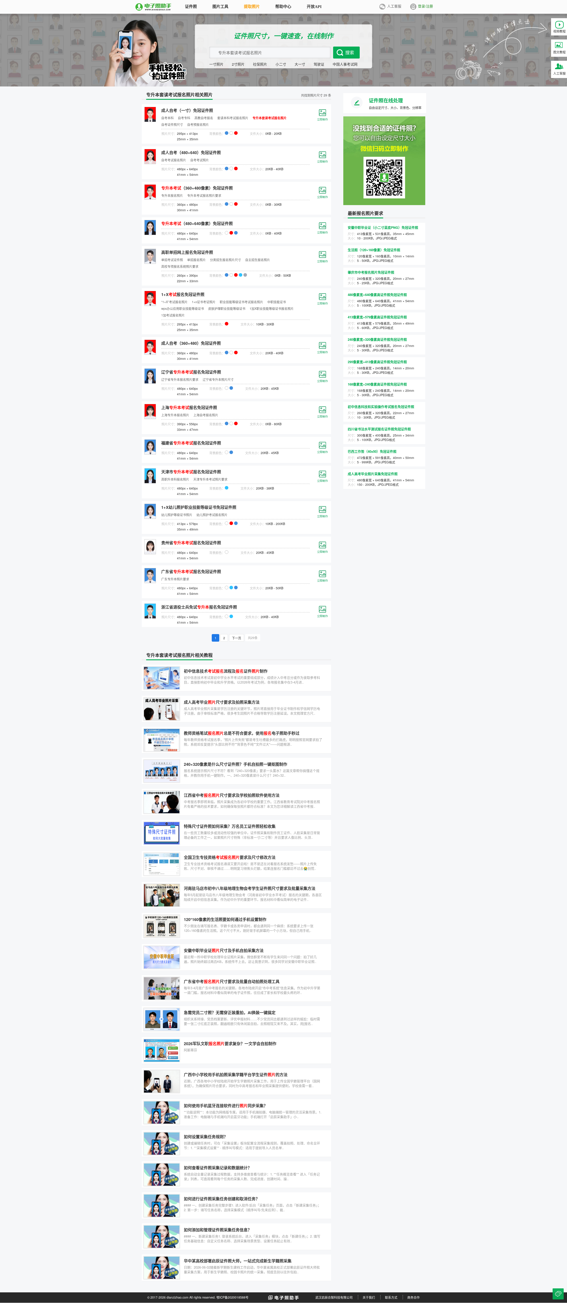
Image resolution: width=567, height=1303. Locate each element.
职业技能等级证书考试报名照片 (241, 302)
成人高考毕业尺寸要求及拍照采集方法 (222, 702)
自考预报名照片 (198, 124)
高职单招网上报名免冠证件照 (187, 252)
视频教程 (559, 31)
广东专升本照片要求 (175, 579)
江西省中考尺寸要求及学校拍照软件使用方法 (232, 795)
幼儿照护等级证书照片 (176, 514)
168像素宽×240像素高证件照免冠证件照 (377, 384)
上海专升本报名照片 (175, 415)
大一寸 (300, 64)
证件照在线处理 (386, 100)
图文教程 (559, 52)
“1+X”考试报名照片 (174, 302)
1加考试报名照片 (173, 315)
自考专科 (184, 118)
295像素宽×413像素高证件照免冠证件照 (377, 361)
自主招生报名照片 (257, 259)
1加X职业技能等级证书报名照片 (272, 308)
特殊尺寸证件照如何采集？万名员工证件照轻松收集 (230, 826)
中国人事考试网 (345, 64)
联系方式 (391, 1297)
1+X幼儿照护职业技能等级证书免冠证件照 (198, 507)
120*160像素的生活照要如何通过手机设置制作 (225, 919)
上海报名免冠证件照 (189, 407)
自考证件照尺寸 (172, 124)
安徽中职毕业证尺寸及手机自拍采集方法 (224, 950)
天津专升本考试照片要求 (210, 479)
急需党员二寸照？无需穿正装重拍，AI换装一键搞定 (230, 1012)
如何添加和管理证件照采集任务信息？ (218, 1230)
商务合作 (413, 1297)
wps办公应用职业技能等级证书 (182, 308)
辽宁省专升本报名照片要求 (179, 379)
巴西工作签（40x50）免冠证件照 (372, 451)
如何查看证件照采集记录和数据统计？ (218, 1168)
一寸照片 (216, 64)
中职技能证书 (276, 302)
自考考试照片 (199, 160)
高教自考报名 (203, 118)
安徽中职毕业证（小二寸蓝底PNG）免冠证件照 (383, 227)
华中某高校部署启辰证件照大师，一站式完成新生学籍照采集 (237, 1261)
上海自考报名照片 (205, 415)
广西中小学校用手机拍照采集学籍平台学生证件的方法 (235, 1075)
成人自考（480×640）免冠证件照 (191, 152)
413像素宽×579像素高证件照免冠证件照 (377, 317)
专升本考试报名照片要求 (204, 195)
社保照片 (260, 64)
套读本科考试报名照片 (232, 118)
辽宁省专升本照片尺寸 (218, 379)
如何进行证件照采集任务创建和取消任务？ (222, 1199)
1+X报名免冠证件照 (182, 294)
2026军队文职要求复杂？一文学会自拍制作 (230, 1043)
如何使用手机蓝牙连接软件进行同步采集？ (226, 1106)
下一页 (236, 638)
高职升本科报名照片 (175, 479)
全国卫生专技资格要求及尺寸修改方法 (230, 857)
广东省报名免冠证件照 (191, 571)
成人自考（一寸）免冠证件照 (187, 110)
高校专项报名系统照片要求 (179, 266)
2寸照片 (238, 64)
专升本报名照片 (172, 195)
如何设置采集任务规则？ (206, 1137)
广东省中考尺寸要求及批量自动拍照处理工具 (232, 981)
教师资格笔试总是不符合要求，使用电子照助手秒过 (241, 733)
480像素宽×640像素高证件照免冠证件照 (377, 294)
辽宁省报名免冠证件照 (191, 372)
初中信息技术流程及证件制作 (226, 671)
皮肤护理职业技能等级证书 (226, 308)
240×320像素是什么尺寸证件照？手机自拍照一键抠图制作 (235, 764)
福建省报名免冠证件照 (191, 443)
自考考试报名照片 (173, 160)
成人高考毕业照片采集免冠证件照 (373, 473)
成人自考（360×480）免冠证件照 (191, 343)
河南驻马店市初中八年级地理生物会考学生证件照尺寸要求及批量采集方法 (249, 888)
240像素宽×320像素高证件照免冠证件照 (377, 339)
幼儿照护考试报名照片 (211, 514)
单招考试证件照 (172, 259)
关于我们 (369, 1297)
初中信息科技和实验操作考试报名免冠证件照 (381, 406)
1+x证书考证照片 (204, 302)
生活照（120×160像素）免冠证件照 (374, 249)
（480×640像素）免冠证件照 (197, 223)
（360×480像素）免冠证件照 (197, 188)
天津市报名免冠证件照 (191, 472)
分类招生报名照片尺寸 (225, 259)
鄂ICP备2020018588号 (232, 1297)
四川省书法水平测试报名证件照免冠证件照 (379, 429)
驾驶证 (319, 64)
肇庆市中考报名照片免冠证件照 (371, 272)
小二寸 (281, 64)
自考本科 (167, 118)
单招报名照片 (196, 259)
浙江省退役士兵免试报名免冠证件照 (199, 607)
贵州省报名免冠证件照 (191, 543)
